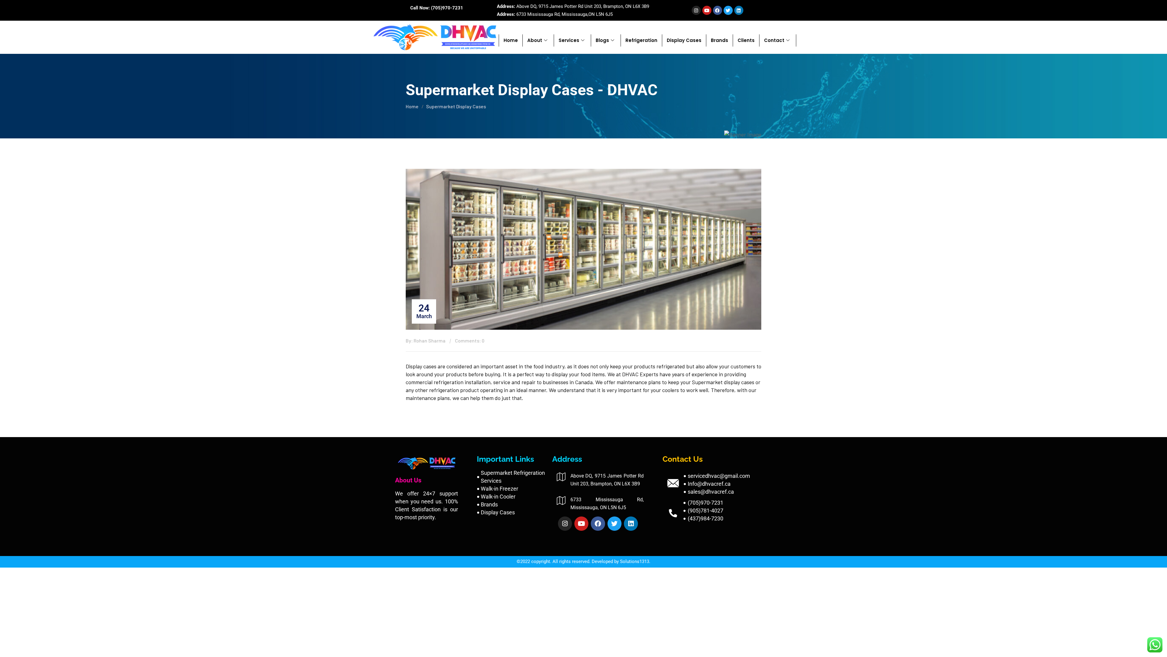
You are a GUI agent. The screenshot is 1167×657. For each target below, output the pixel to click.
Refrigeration (641, 40)
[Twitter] (728, 10)
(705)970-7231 (447, 8)
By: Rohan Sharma (426, 340)
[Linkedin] (738, 10)
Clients (746, 40)
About (534, 40)
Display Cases (684, 40)
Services (569, 40)
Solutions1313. (635, 561)
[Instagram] (696, 10)
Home (511, 40)
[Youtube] (706, 10)
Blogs (602, 40)
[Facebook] (717, 10)
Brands (719, 40)
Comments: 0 (469, 340)
